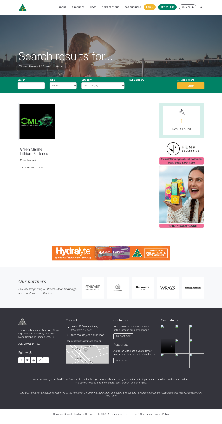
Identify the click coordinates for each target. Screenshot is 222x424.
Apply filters (187, 80)
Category (86, 80)
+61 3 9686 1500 (95, 335)
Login (149, 7)
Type (52, 80)
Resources (121, 360)
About (62, 7)
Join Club (188, 7)
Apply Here (167, 7)
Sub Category (136, 80)
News (93, 7)
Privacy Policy (161, 414)
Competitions (110, 7)
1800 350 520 (78, 335)
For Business (133, 7)
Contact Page (123, 336)
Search (21, 80)
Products (78, 7)
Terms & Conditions (141, 414)
